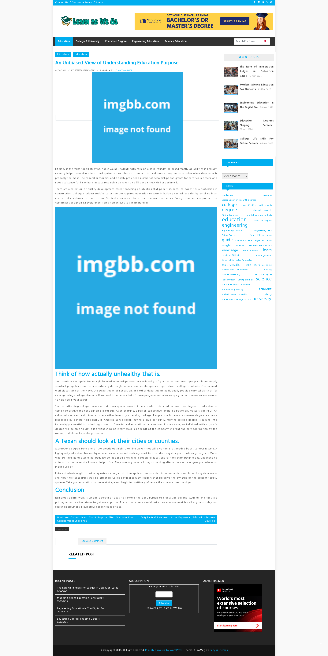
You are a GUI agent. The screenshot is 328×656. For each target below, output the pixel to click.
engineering (235, 225)
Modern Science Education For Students (81, 598)
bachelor (227, 195)
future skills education (261, 235)
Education (63, 54)
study (268, 294)
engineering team (263, 230)
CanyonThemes (219, 650)
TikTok (267, 2)
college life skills (248, 205)
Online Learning (231, 274)
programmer (246, 280)
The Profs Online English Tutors (237, 299)
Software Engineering (232, 289)
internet (240, 245)
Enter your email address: (164, 598)
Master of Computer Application (237, 260)
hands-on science (243, 240)
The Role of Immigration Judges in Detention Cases (257, 71)
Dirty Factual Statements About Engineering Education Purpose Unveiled (178, 519)
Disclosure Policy (82, 3)
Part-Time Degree (263, 274)
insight (226, 245)
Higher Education (263, 240)
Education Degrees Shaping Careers (257, 123)
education (81, 54)
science (264, 279)
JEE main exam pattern (260, 245)
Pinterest (271, 2)
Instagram (258, 2)
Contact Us (61, 3)
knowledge (230, 250)
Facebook (254, 2)
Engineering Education (233, 230)
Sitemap (100, 3)
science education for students (237, 284)
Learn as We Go (172, 608)
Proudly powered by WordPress (164, 650)
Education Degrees (263, 220)
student (265, 289)
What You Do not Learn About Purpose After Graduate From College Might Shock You (95, 519)
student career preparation (235, 294)
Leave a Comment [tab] (92, 541)
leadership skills (250, 250)
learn (267, 250)
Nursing (268, 270)
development (262, 210)
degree (229, 210)
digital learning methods (259, 215)
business (267, 195)
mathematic (231, 265)
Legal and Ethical (230, 255)
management (264, 255)
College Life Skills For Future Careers (257, 141)
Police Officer (228, 280)
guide (227, 240)
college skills (265, 205)
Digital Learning (230, 215)
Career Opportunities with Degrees (239, 200)
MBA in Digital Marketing (259, 265)
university (262, 299)
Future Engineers (230, 235)
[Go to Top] (321, 644)
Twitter (263, 2)
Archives (227, 171)
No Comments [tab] (66, 541)
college (229, 205)
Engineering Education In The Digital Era (257, 105)
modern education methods (235, 270)
